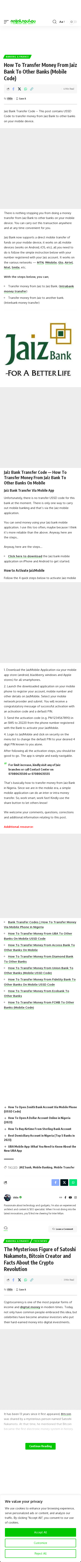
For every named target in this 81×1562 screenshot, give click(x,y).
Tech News (40, 1241)
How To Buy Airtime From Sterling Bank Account (39, 1129)
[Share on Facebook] (13, 89)
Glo (60, 262)
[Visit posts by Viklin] (7, 1197)
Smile (16, 267)
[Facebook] (65, 1197)
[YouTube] (70, 1197)
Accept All (40, 1532)
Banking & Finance (17, 57)
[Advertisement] (40, 38)
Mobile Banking (42, 1167)
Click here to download (25, 556)
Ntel (7, 267)
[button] (7, 22)
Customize (40, 1543)
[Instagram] (75, 1197)
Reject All (41, 1553)
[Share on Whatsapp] (25, 89)
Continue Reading (40, 1446)
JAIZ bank (25, 1167)
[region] (40, 1528)
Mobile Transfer (64, 1167)
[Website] (61, 1197)
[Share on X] (19, 89)
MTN (40, 262)
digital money (30, 1307)
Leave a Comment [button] (64, 1229)
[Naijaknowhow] (23, 22)
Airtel (69, 262)
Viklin (10, 98)
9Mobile (51, 262)
